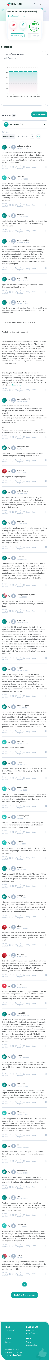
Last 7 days (8, 58)
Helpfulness (8, 136)
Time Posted (22, 136)
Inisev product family (13, 1355)
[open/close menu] (35, 3)
